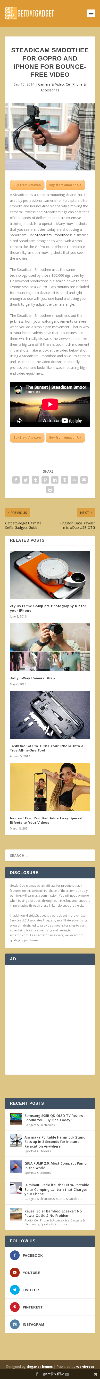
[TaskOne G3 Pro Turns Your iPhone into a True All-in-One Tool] (50, 715)
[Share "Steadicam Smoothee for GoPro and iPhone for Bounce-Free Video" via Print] (50, 490)
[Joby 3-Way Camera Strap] (50, 647)
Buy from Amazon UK (65, 185)
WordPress (85, 1366)
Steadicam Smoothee (52, 235)
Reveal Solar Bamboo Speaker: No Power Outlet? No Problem (53, 1213)
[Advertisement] (50, 1020)
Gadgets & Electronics (40, 1125)
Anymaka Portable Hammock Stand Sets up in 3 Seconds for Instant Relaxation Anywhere (55, 1141)
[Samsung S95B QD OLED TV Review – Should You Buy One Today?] (16, 1119)
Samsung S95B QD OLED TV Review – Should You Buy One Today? (55, 1117)
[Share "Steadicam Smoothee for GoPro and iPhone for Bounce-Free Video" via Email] (84, 480)
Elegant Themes (39, 1366)
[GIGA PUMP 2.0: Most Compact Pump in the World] (16, 1166)
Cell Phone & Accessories (51, 1220)
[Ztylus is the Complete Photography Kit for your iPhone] (50, 575)
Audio (29, 1220)
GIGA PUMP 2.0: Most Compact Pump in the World (56, 1165)
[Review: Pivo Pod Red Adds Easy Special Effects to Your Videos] (50, 787)
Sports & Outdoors (38, 1151)
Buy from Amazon (27, 185)
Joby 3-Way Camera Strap (32, 678)
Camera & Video (51, 84)
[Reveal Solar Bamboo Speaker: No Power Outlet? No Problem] (16, 1214)
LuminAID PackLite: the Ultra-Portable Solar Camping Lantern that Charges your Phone (57, 1189)
